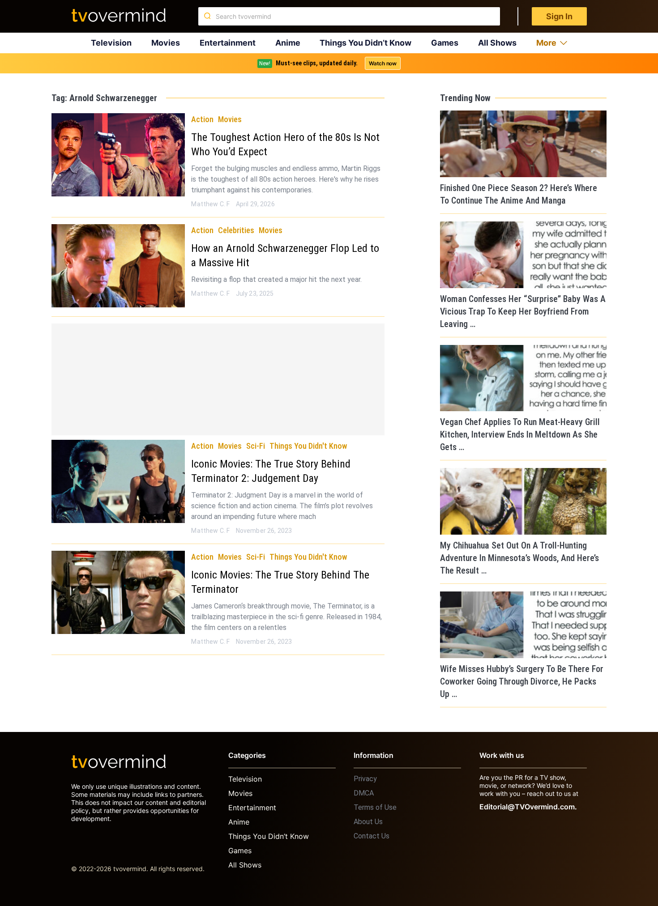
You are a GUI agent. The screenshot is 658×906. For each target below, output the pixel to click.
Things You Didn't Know (308, 446)
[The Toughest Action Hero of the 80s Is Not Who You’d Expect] (118, 154)
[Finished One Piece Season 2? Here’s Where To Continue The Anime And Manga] (523, 144)
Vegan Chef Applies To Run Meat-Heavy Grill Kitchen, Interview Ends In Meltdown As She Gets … (520, 434)
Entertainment (228, 42)
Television (111, 42)
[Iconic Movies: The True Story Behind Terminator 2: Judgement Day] (118, 481)
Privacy (365, 778)
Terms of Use (375, 807)
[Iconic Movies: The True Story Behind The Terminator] (118, 592)
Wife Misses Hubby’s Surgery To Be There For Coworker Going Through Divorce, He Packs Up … (521, 681)
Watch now (383, 63)
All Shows (497, 42)
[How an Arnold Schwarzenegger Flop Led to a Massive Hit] (118, 265)
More (546, 42)
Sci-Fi (255, 446)
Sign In (559, 16)
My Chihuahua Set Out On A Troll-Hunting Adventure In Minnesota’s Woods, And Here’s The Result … (519, 558)
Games (444, 42)
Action (202, 119)
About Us (368, 821)
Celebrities (236, 230)
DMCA (364, 793)
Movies (165, 42)
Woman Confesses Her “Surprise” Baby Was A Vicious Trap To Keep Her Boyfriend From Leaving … (523, 311)
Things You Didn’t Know (365, 42)
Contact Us (371, 836)
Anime (287, 42)
